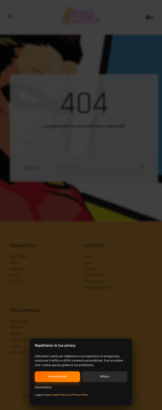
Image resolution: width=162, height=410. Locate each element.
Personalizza (43, 387)
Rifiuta (104, 376)
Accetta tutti (57, 376)
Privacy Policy (80, 394)
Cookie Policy (59, 394)
